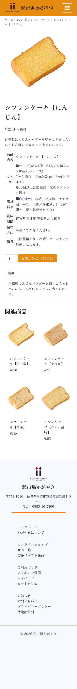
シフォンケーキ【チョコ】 (54, 361)
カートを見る (27, 583)
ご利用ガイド (27, 567)
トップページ (27, 526)
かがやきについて (30, 532)
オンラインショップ (32, 544)
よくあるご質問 (29, 572)
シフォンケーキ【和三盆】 (20, 361)
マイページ (25, 578)
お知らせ (24, 595)
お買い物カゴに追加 (37, 258)
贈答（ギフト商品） (32, 555)
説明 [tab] (11, 273)
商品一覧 (24, 549)
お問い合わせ (27, 600)
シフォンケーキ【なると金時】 (54, 426)
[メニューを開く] (67, 7)
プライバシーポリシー (34, 606)
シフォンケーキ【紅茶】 (20, 424)
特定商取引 (25, 611)
